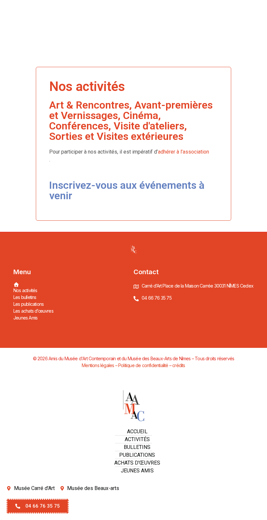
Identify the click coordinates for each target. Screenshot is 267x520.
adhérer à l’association (183, 152)
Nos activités (25, 290)
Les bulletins (24, 297)
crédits (178, 365)
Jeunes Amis (25, 317)
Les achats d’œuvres (33, 311)
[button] (38, 506)
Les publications (28, 304)
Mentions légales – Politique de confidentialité (125, 365)
